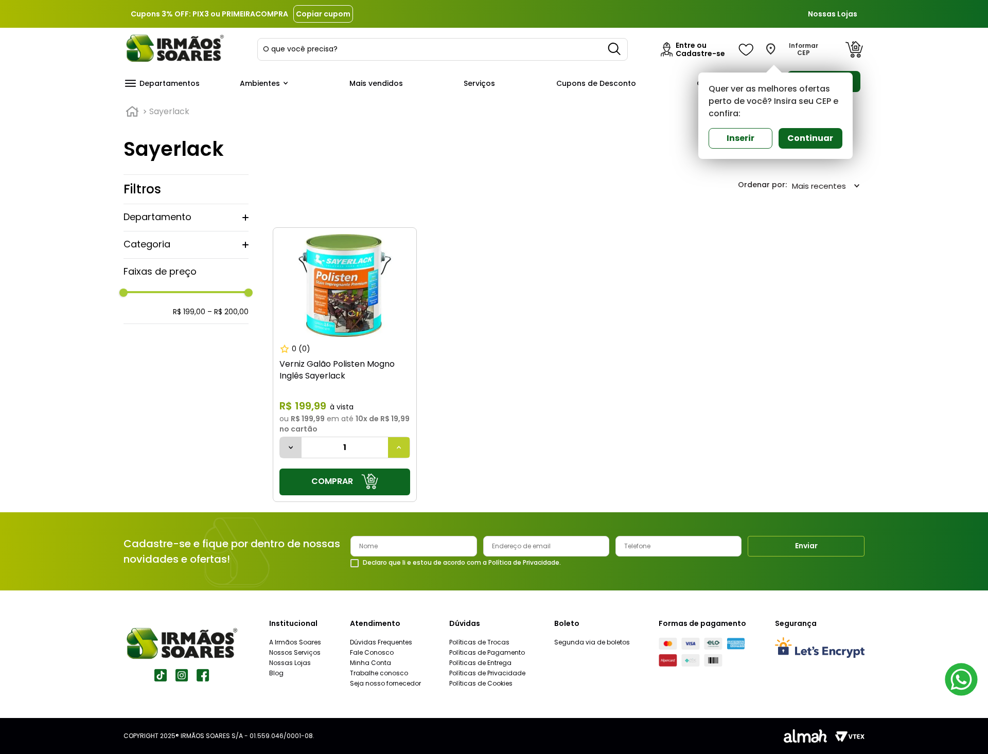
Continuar (810, 138)
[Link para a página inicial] (132, 111)
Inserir (740, 138)
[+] (399, 447)
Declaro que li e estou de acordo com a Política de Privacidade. (462, 562)
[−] (291, 447)
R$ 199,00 (189, 311)
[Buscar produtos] (615, 49)
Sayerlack (169, 111)
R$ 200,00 (228, 311)
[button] (186, 217)
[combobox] (442, 49)
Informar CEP (803, 49)
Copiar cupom (323, 14)
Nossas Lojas (832, 14)
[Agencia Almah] (805, 736)
